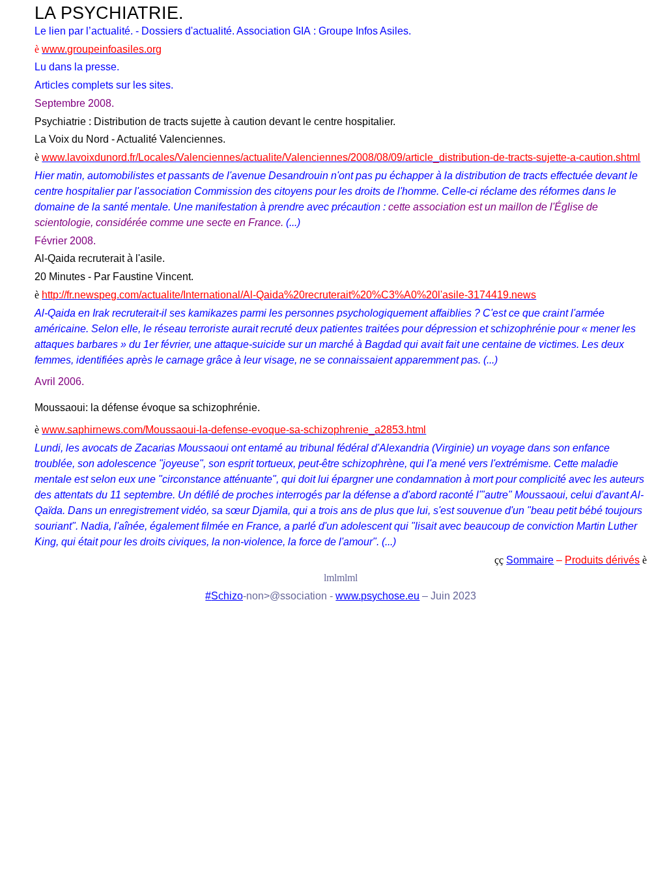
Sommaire (530, 560)
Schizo (227, 595)
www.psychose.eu (377, 595)
